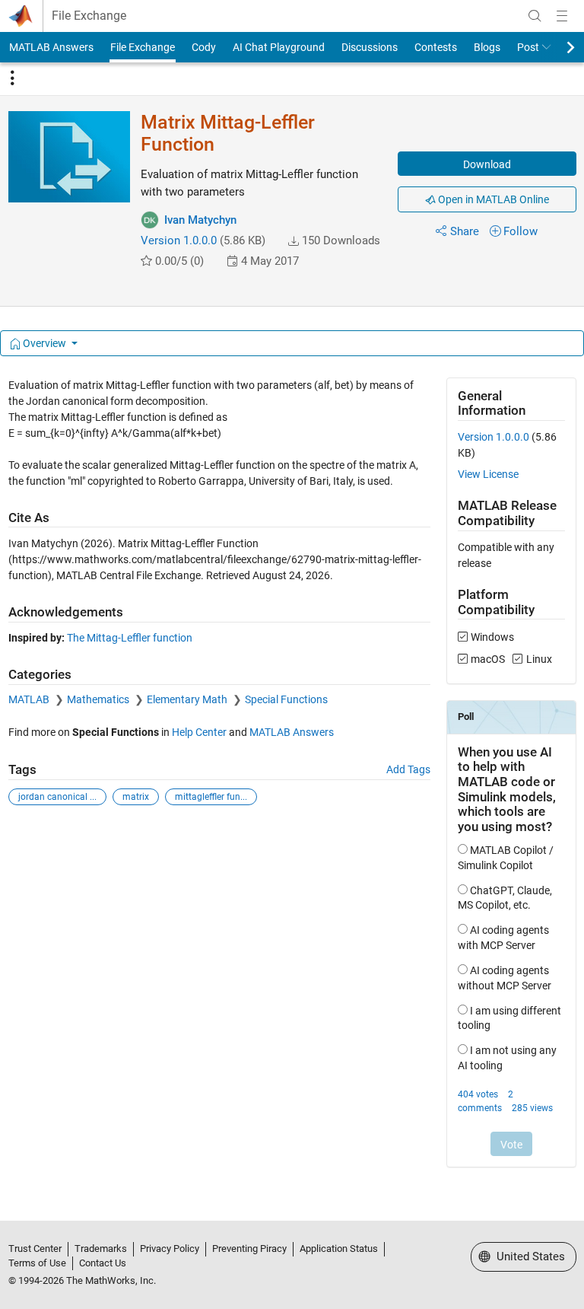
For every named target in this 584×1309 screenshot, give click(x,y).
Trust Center (35, 1248)
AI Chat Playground (279, 47)
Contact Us (102, 1263)
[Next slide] (557, 47)
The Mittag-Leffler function (129, 638)
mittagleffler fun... (211, 796)
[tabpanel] (292, 782)
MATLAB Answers (51, 47)
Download (487, 164)
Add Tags (408, 769)
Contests (435, 47)
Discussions (369, 47)
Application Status (339, 1248)
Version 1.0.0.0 (179, 240)
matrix (135, 796)
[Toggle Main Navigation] (562, 16)
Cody (204, 47)
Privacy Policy (169, 1248)
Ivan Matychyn (200, 220)
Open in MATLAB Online (492, 199)
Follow (520, 231)
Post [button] (528, 47)
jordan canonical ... (57, 796)
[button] (293, 241)
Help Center (199, 732)
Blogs (487, 47)
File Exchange (89, 16)
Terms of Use (37, 1263)
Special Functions (286, 699)
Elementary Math (188, 699)
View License (488, 474)
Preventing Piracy (249, 1248)
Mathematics (99, 699)
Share (464, 231)
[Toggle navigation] (12, 78)
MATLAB (30, 699)
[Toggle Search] (535, 16)
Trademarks (101, 1248)
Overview (44, 343)
